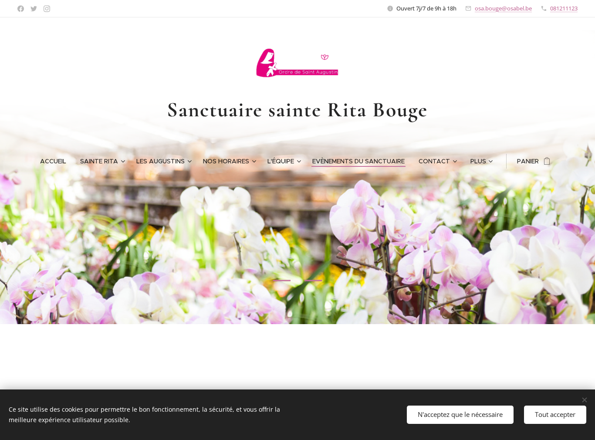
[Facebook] (20, 8)
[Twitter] (33, 8)
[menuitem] (56, 161)
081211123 (564, 8)
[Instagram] (46, 8)
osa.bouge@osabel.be (503, 8)
